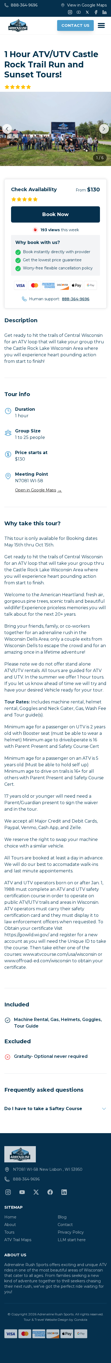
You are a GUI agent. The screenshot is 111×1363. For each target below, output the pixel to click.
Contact (65, 1224)
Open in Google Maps (38, 490)
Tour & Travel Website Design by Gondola (55, 1320)
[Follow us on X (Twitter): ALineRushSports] (36, 1192)
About (10, 1224)
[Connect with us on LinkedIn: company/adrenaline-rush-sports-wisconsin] (64, 1192)
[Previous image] (7, 129)
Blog (62, 1217)
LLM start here (72, 1239)
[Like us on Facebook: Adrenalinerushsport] (50, 1192)
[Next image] (104, 129)
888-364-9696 (75, 298)
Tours (9, 1232)
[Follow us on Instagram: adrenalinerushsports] (8, 1192)
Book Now (55, 214)
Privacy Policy (71, 1232)
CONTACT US (75, 25)
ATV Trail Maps (17, 1239)
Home (10, 1217)
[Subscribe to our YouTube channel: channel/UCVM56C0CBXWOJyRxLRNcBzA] (22, 1192)
